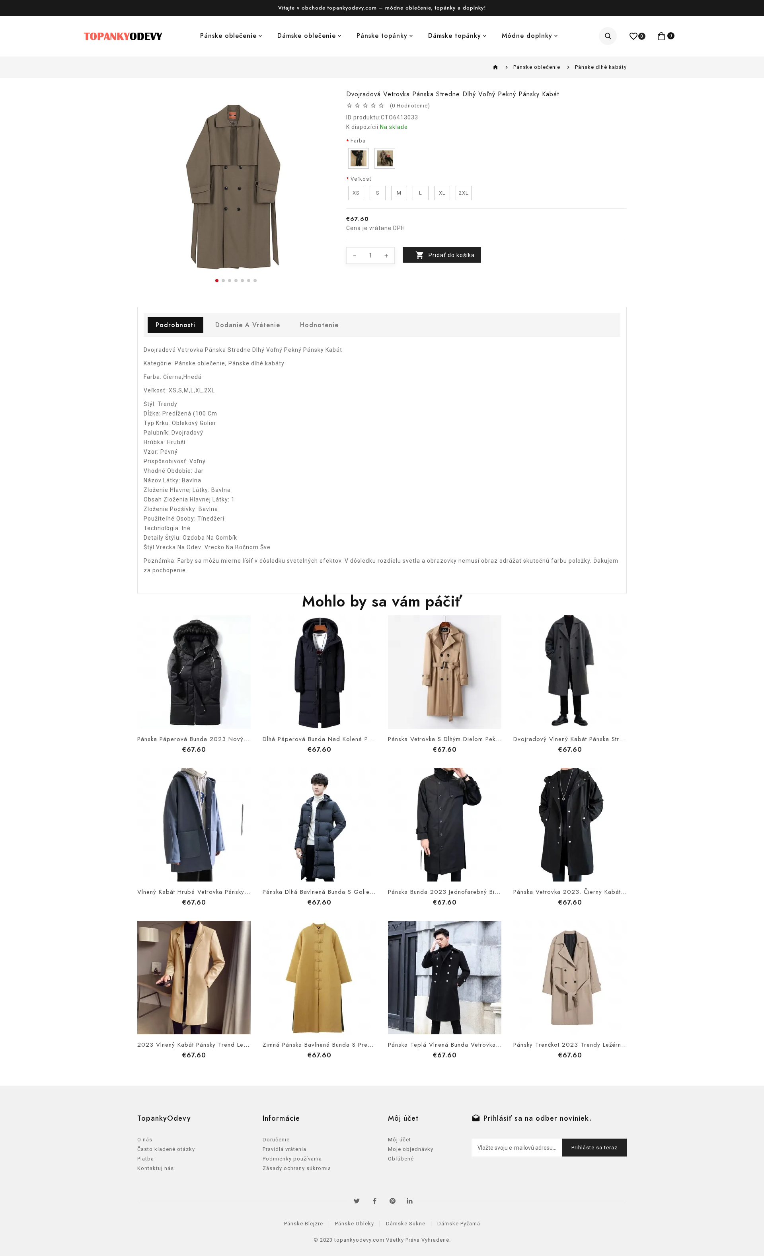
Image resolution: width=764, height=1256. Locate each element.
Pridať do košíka (452, 255)
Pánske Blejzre (303, 1224)
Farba (358, 141)
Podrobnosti (175, 325)
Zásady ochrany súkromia (297, 1168)
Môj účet (399, 1140)
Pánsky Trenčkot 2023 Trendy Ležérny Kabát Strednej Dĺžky (599, 1044)
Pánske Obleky (354, 1224)
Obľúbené (401, 1159)
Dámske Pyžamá (458, 1224)
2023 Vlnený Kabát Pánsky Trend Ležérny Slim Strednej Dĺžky (226, 1044)
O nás (144, 1140)
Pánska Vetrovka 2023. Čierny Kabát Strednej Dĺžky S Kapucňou (607, 891)
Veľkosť (361, 179)
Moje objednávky (410, 1149)
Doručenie (276, 1140)
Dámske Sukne (405, 1224)
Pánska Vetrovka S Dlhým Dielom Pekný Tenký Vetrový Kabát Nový (484, 739)
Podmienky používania (292, 1159)
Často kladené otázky (166, 1149)
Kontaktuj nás (155, 1168)
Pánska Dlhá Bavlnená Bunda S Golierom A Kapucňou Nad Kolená (359, 891)
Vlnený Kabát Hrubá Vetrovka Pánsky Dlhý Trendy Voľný (218, 891)
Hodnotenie (319, 325)
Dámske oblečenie (306, 35)
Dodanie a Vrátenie (247, 325)
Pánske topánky (382, 35)
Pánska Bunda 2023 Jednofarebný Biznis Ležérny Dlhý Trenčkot (479, 891)
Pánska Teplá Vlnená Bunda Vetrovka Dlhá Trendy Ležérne (472, 1044)
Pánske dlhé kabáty (601, 67)
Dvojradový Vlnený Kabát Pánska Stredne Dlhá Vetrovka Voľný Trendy (615, 739)
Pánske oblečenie (228, 35)
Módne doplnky (527, 35)
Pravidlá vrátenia (284, 1149)
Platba (145, 1159)
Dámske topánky (454, 35)
